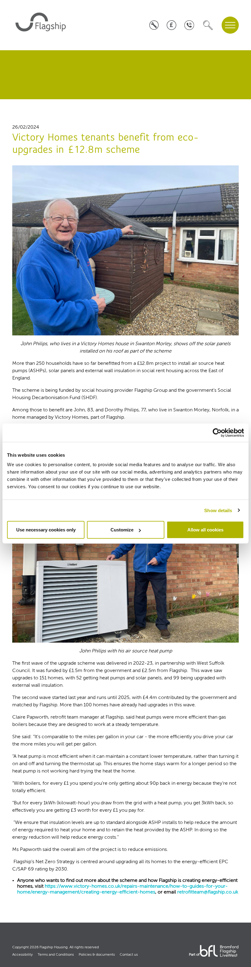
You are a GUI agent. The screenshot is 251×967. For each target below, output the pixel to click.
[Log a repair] (154, 25)
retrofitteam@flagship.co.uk (207, 892)
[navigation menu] (230, 25)
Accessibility (22, 955)
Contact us (129, 955)
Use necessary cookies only (46, 529)
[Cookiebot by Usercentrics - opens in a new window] (217, 432)
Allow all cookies (205, 529)
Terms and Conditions (56, 955)
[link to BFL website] (219, 951)
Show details (218, 510)
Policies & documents (97, 955)
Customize (122, 529)
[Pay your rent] (171, 25)
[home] (41, 25)
